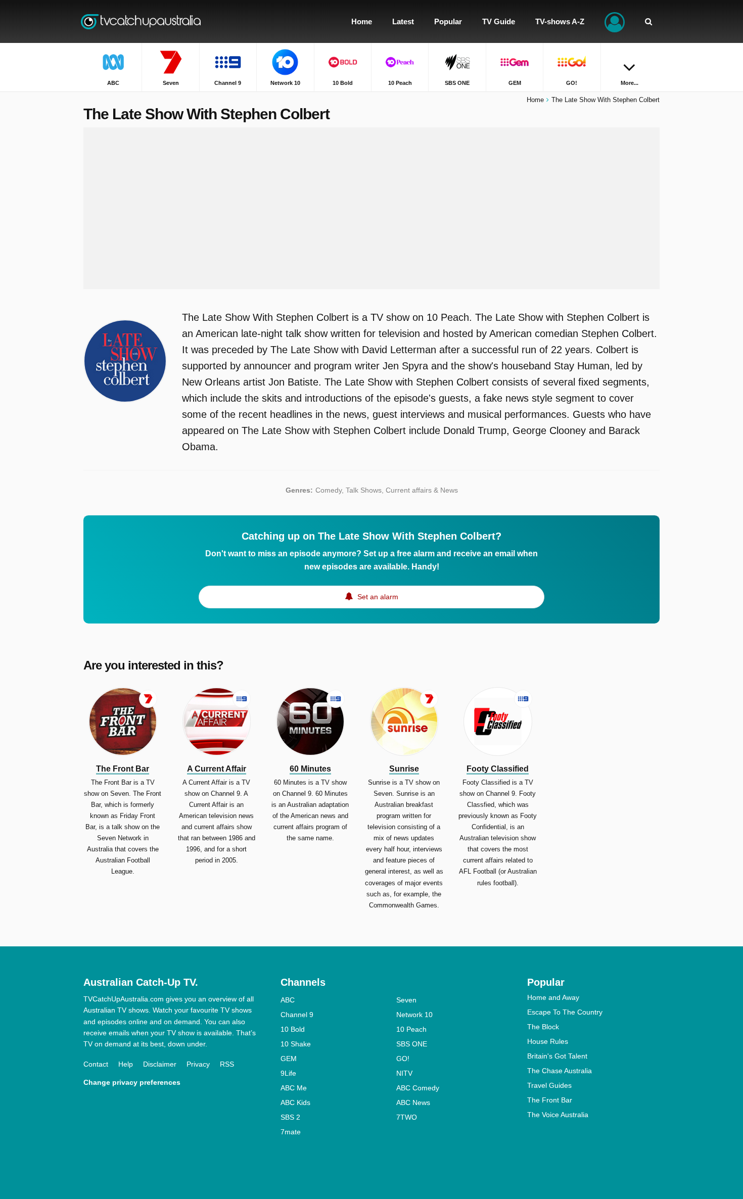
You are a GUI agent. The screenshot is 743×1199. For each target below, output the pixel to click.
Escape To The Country (564, 1012)
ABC (288, 1000)
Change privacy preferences (131, 1082)
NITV (404, 1073)
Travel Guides (549, 1085)
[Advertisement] (371, 208)
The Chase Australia (559, 1071)
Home (535, 100)
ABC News (413, 1102)
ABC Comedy (417, 1088)
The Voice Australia (557, 1115)
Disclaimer (159, 1064)
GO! (402, 1058)
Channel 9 (297, 1015)
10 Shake (296, 1044)
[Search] (648, 21)
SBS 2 (290, 1117)
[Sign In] (614, 21)
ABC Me (294, 1088)
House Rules (547, 1041)
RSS (227, 1064)
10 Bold (293, 1029)
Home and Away (553, 997)
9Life (288, 1073)
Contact (95, 1064)
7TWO (406, 1117)
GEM (289, 1058)
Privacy (198, 1064)
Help (125, 1064)
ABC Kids (295, 1102)
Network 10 (414, 1015)
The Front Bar (549, 1100)
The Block (543, 1027)
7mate (291, 1132)
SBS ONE (411, 1044)
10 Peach (411, 1029)
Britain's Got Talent (557, 1056)
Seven (406, 1000)
